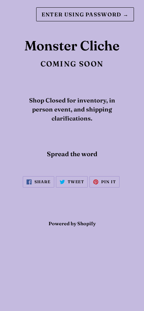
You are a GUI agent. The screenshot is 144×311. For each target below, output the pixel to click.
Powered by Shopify (72, 224)
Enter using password (85, 14)
